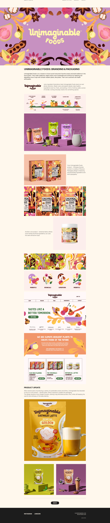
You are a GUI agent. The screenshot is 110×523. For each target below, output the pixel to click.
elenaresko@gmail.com (80, 513)
